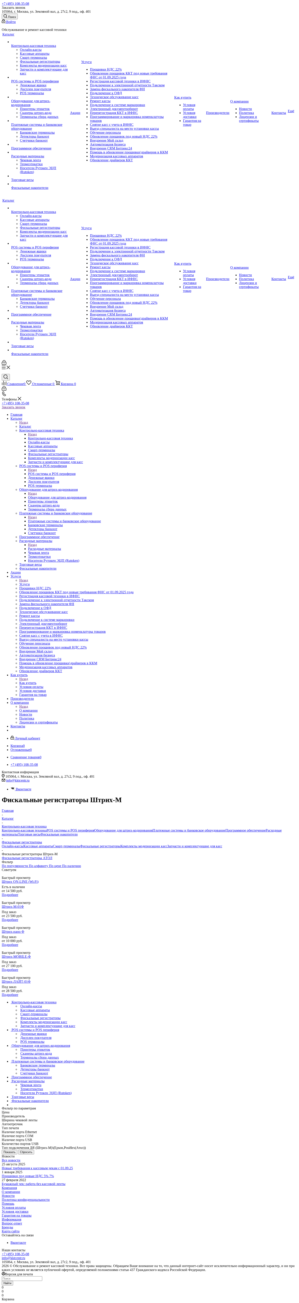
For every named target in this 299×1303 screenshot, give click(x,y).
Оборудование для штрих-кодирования (57, 497)
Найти (7, 1283)
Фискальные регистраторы (100, 846)
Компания (9, 1188)
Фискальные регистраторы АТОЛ (27, 858)
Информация (11, 1219)
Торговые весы (29, 834)
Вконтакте (23, 789)
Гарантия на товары (17, 1215)
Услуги (24, 584)
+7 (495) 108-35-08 (15, 3)
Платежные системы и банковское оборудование (64, 521)
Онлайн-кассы (12, 846)
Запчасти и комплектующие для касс (194, 846)
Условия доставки (15, 1211)
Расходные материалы (44, 549)
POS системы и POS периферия (52, 474)
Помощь (8, 1203)
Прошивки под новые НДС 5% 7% (28, 1176)
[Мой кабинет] (4, 363)
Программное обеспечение (245, 830)
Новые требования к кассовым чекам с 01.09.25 (37, 1168)
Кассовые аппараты (38, 846)
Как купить (27, 683)
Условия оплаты (14, 1207)
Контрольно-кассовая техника (50, 438)
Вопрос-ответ (12, 1223)
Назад (23, 422)
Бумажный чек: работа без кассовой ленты (33, 1184)
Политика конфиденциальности (26, 1200)
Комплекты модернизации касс (143, 846)
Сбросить (26, 1152)
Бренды (7, 1227)
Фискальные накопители (59, 834)
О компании (28, 710)
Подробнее (10, 895)
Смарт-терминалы (66, 846)
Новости (8, 1196)
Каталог (25, 426)
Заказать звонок (13, 407)
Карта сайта (10, 1231)
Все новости (11, 1160)
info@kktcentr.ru (18, 780)
